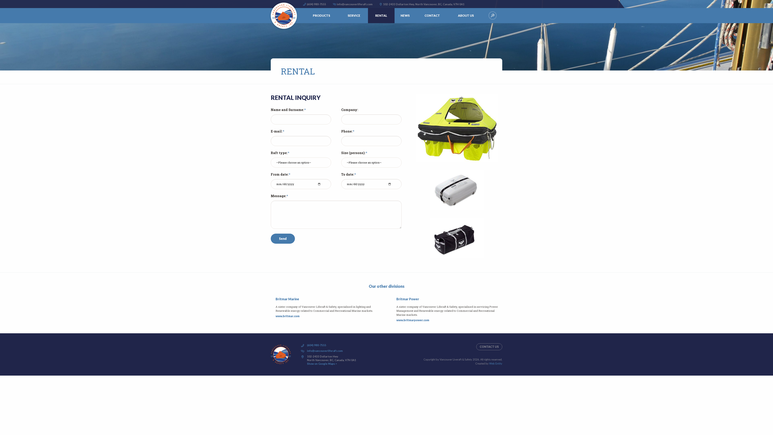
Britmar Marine (287, 299)
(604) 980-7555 (316, 4)
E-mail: (276, 131)
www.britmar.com (288, 316)
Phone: (346, 131)
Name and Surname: (287, 110)
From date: (279, 174)
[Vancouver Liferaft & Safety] (284, 15)
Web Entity (495, 363)
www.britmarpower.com (412, 320)
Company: (349, 110)
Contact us (489, 346)
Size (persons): (353, 153)
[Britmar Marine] (273, 307)
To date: (347, 174)
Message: (278, 196)
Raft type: (279, 153)
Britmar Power (407, 299)
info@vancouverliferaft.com (354, 4)
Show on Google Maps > (322, 363)
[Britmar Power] (394, 309)
